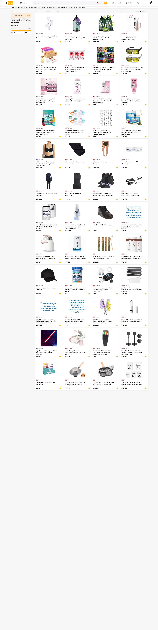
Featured (143, 11)
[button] (117, 3)
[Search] (105, 3)
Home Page (14, 7)
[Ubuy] (9, 3)
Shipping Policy (15, 22)
